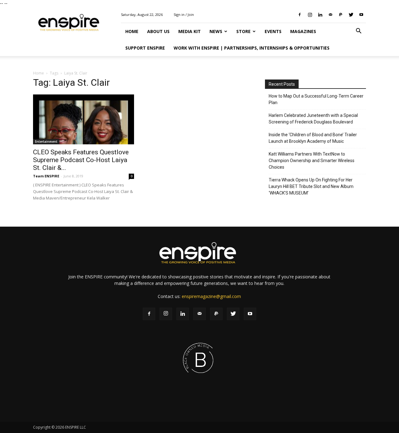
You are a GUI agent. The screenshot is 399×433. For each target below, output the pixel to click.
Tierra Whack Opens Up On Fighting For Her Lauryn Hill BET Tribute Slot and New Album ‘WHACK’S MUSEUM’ (311, 186)
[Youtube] (361, 14)
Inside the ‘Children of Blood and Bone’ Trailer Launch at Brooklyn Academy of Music (313, 138)
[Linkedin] (320, 14)
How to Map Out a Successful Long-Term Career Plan (316, 99)
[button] (358, 32)
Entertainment (46, 141)
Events (273, 31)
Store (243, 31)
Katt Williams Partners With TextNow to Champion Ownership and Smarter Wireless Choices (311, 161)
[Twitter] (351, 14)
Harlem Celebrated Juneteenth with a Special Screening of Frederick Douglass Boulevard (313, 118)
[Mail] (330, 14)
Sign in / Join (184, 14)
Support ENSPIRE (145, 48)
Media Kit (189, 31)
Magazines (303, 31)
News (215, 31)
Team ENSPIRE (46, 176)
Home (131, 31)
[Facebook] (299, 14)
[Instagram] (310, 14)
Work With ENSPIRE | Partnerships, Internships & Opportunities (251, 48)
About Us (158, 31)
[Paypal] (340, 14)
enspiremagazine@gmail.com (211, 296)
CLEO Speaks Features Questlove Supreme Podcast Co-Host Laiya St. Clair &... (81, 159)
